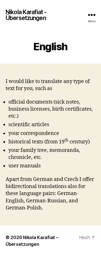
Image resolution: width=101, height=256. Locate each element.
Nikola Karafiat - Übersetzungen (26, 15)
